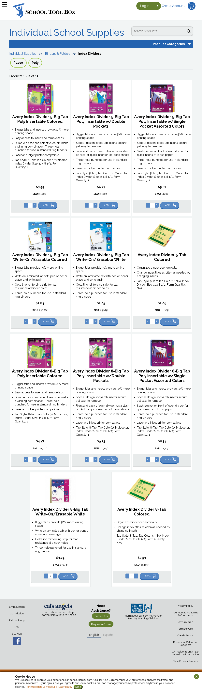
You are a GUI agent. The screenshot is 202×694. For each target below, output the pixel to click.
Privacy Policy (185, 605)
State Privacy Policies (185, 661)
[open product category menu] (189, 44)
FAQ (16, 626)
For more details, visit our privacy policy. (49, 686)
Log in (144, 6)
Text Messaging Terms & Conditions (185, 614)
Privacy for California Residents (185, 643)
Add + (46, 205)
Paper (18, 63)
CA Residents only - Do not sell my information (185, 653)
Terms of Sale (185, 622)
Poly (35, 63)
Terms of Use (185, 628)
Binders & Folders (57, 53)
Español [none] (108, 635)
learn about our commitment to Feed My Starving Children (143, 617)
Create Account (173, 6)
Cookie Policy (185, 635)
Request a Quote (101, 624)
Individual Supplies (22, 53)
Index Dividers (89, 53)
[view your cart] (191, 6)
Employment (17, 606)
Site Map (17, 633)
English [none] (94, 635)
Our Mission (17, 613)
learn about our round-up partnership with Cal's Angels (59, 613)
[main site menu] (6, 6)
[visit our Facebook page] (17, 641)
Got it (78, 686)
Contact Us (101, 616)
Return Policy (17, 620)
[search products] (189, 31)
